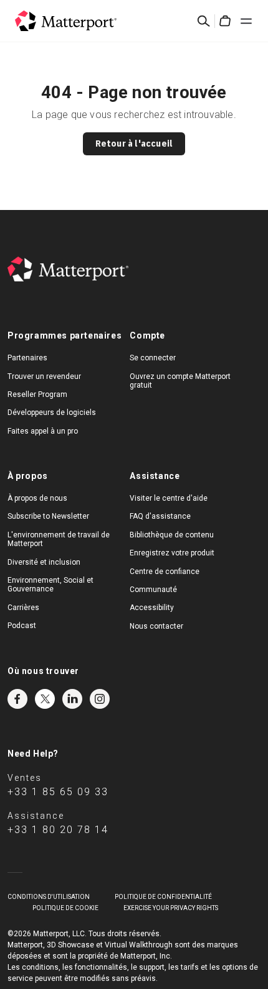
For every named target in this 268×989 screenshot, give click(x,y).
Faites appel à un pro (42, 431)
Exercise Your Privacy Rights (170, 908)
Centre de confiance (164, 571)
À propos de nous (37, 498)
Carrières (23, 607)
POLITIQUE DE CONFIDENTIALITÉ (163, 896)
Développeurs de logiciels (51, 412)
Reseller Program (37, 394)
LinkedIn (72, 699)
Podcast (21, 625)
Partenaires (27, 357)
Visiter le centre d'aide (169, 498)
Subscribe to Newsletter (48, 516)
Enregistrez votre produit (172, 553)
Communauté (153, 589)
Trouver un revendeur (44, 376)
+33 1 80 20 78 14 (57, 830)
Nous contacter (156, 626)
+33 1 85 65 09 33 (57, 792)
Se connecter (153, 357)
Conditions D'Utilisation (48, 896)
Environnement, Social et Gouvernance (50, 584)
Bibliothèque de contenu (172, 535)
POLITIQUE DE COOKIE (65, 908)
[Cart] (225, 21)
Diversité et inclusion (43, 562)
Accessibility (152, 607)
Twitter (45, 699)
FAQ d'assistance (160, 516)
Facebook (17, 699)
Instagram (100, 699)
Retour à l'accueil (134, 143)
